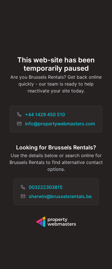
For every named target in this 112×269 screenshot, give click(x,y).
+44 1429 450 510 (45, 114)
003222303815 (46, 187)
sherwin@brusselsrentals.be (60, 196)
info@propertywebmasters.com (60, 123)
